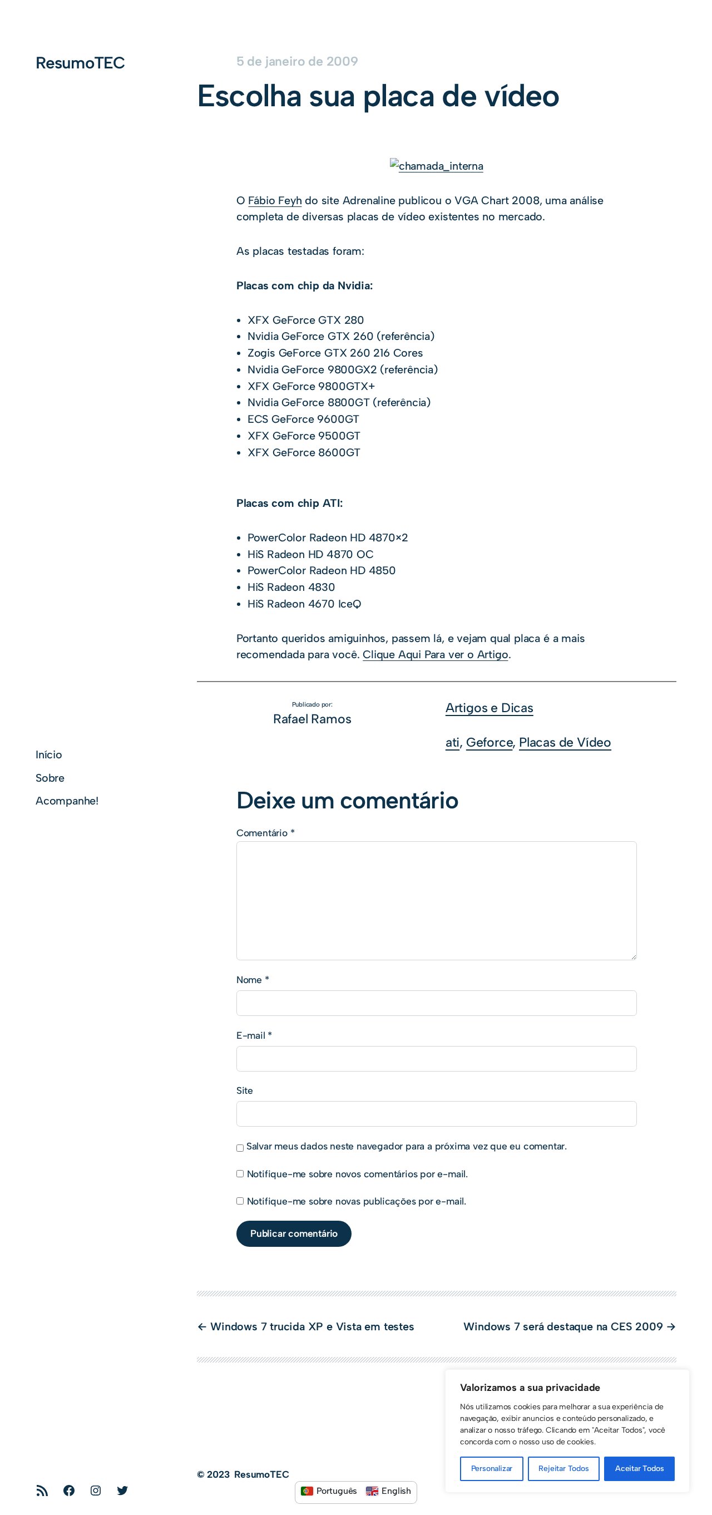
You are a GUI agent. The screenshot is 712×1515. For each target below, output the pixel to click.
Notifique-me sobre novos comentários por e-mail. (357, 1174)
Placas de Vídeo (565, 742)
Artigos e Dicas (489, 707)
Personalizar (492, 1468)
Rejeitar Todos (563, 1468)
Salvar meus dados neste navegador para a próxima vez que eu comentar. (406, 1146)
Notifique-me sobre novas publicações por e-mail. (356, 1201)
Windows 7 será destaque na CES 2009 (562, 1326)
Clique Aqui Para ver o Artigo (435, 654)
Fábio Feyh (274, 200)
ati (452, 742)
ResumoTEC (80, 62)
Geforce (489, 742)
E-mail (254, 1035)
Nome (252, 979)
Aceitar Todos (639, 1468)
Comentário (265, 832)
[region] (567, 1431)
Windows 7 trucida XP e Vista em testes (312, 1326)
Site (244, 1090)
